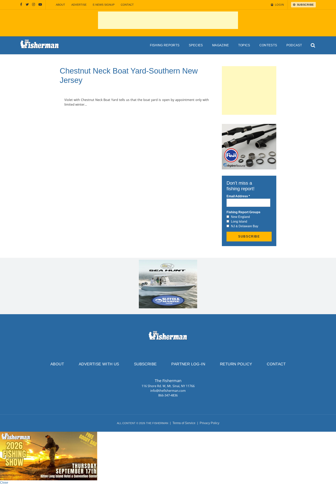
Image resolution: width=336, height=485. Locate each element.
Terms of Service (183, 423)
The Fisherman (39, 45)
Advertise (79, 4)
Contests (268, 45)
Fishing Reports (165, 45)
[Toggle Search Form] (313, 45)
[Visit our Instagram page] (33, 4)
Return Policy (236, 364)
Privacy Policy (209, 423)
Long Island (239, 221)
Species (196, 45)
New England (240, 216)
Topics (244, 45)
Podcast (294, 45)
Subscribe (145, 364)
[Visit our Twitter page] (27, 4)
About (60, 4)
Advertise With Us (99, 364)
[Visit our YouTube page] (40, 4)
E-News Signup (104, 4)
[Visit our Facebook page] (21, 4)
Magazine (220, 45)
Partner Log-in (188, 364)
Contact (127, 4)
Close (4, 482)
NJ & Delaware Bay (244, 226)
